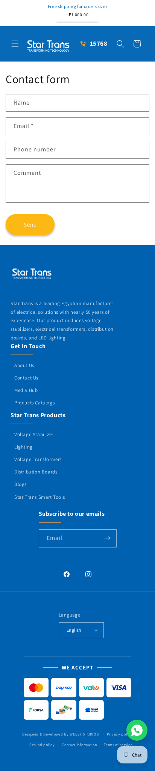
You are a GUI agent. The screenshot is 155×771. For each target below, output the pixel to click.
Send (30, 224)
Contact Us (26, 378)
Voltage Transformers (38, 459)
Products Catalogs (34, 402)
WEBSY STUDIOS (85, 734)
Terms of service (118, 744)
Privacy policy (120, 734)
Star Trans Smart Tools (39, 497)
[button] (15, 43)
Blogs (20, 484)
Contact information (79, 744)
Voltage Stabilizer (33, 434)
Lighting (23, 447)
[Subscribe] (108, 538)
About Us (24, 365)
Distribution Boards (35, 472)
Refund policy (42, 744)
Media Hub (26, 390)
